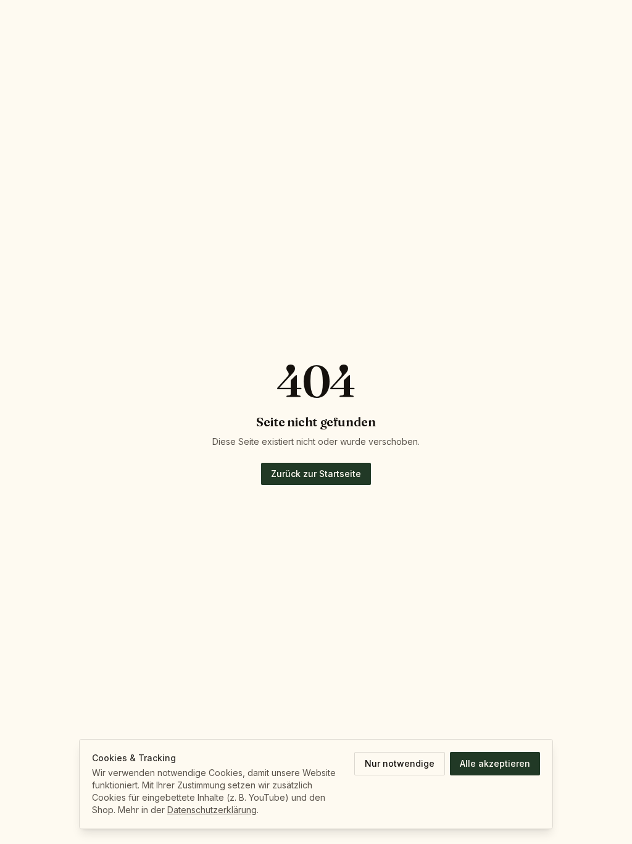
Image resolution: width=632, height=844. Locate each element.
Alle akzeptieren (495, 763)
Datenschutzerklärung (212, 809)
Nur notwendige (399, 763)
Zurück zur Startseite (316, 473)
